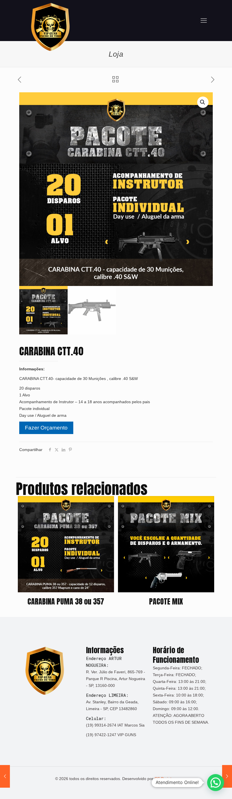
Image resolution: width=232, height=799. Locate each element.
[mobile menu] (204, 20)
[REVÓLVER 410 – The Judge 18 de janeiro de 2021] (227, 776)
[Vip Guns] (50, 27)
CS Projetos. (165, 778)
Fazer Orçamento (46, 428)
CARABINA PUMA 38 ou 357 (65, 601)
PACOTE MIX (166, 601)
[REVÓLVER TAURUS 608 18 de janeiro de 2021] (5, 776)
